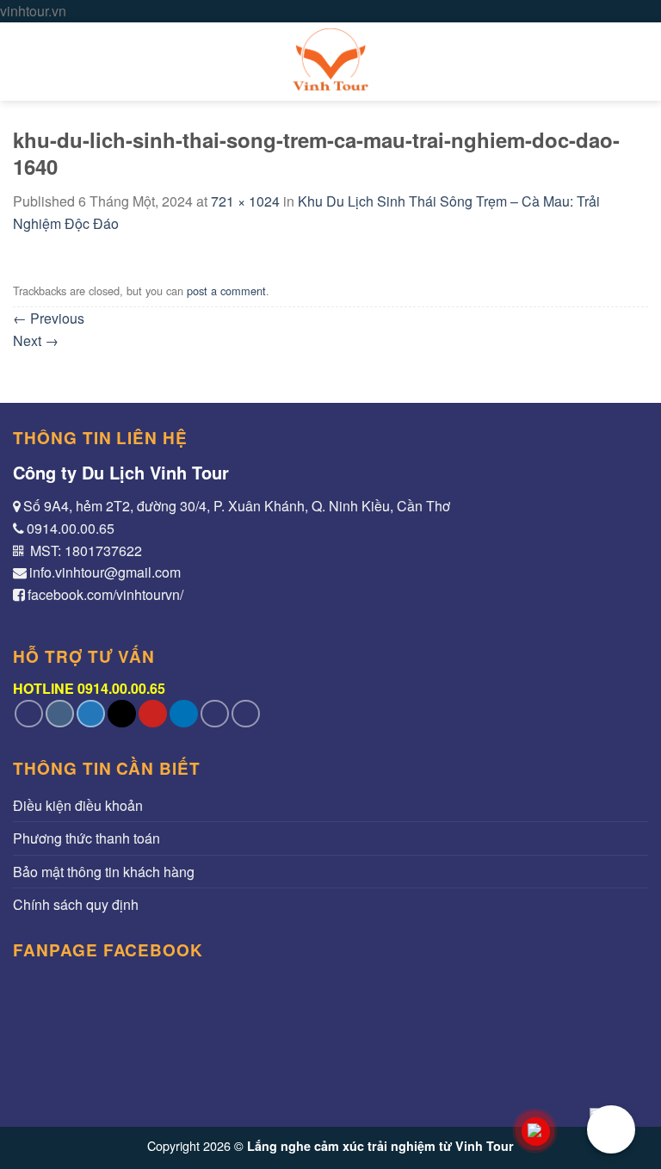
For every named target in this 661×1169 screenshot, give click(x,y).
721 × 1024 (245, 201)
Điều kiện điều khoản (78, 805)
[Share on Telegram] (246, 714)
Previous (48, 318)
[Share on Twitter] (91, 714)
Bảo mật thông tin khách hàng (104, 871)
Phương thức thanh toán (86, 838)
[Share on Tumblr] (215, 714)
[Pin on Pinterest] (153, 714)
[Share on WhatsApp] (29, 714)
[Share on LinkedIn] (184, 714)
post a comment (226, 290)
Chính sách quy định (76, 904)
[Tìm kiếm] (640, 61)
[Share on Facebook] (60, 714)
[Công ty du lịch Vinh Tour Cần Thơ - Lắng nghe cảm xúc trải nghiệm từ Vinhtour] (330, 61)
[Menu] (23, 61)
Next (36, 340)
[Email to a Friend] (122, 714)
